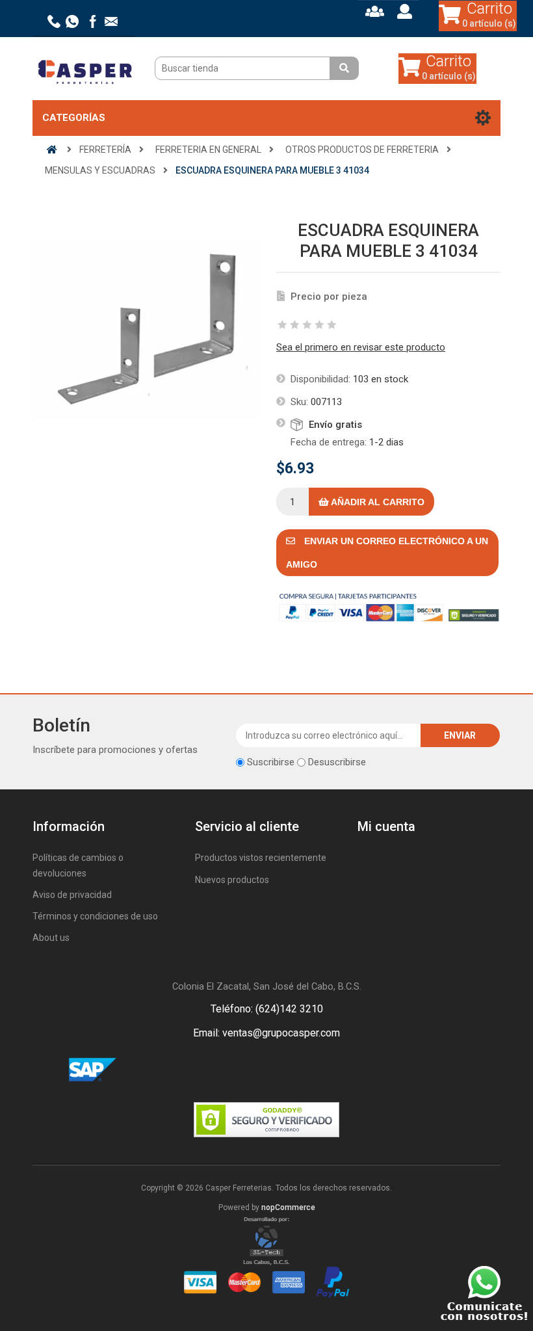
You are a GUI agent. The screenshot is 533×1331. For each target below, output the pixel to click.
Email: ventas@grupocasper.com (266, 1033)
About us (51, 937)
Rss (282, 1070)
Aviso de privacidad (72, 895)
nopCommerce (288, 1207)
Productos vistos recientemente (260, 857)
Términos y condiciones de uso (95, 916)
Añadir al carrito (376, 502)
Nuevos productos (232, 880)
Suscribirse (270, 762)
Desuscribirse (337, 762)
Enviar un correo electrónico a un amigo (387, 553)
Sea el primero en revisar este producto (360, 347)
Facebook (251, 1070)
